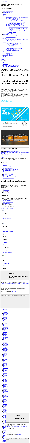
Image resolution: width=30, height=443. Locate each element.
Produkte (5, 15)
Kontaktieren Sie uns (8, 55)
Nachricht (5, 34)
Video (4, 42)
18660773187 (6, 263)
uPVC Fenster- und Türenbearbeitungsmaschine (16, 40)
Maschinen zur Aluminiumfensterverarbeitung (19, 27)
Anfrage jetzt (3, 187)
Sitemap (25, 206)
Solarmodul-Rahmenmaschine (12, 50)
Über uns (5, 51)
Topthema (5, 56)
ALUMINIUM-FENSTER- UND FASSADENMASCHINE (13, 44)
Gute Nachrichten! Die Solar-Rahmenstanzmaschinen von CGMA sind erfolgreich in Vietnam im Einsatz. (15, 152)
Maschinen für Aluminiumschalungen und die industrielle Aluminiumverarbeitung (19, 21)
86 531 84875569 (7, 221)
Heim (4, 14)
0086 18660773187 (7, 203)
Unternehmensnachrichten (12, 35)
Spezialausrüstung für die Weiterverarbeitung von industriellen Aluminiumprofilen (17, 18)
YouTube (5, 242)
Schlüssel (5, 38)
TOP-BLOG (3, 208)
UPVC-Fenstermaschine (11, 47)
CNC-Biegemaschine (13, 19)
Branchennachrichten (10, 37)
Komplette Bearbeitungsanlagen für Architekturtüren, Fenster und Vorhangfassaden (16, 25)
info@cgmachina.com (8, 202)
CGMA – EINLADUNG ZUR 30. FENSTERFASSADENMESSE (11, 66)
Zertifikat (8, 54)
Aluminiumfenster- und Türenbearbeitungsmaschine (17, 39)
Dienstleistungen (9, 53)
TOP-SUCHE (10, 208)
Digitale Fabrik (9, 33)
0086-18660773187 (7, 200)
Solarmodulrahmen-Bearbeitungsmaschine (18, 23)
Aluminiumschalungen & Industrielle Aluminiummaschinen (14, 49)
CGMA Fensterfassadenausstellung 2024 (14, 154)
